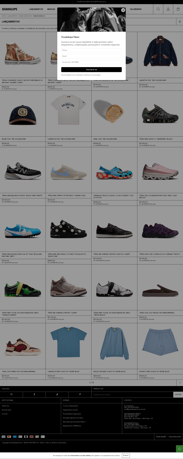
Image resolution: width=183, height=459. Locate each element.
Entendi (125, 455)
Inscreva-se (91, 70)
